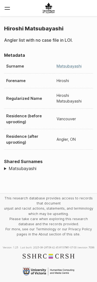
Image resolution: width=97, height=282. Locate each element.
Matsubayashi (69, 66)
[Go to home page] (48, 8)
